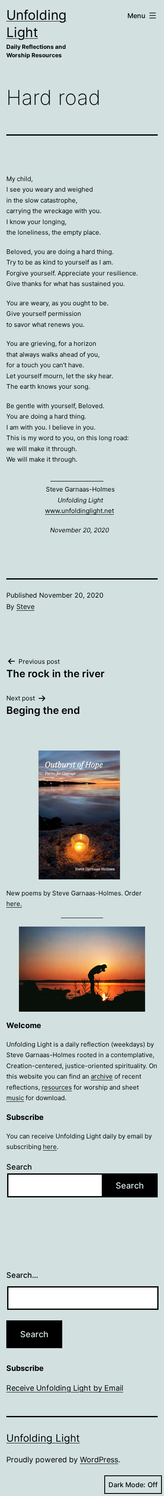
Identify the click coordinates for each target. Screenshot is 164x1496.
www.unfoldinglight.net (79, 511)
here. (14, 904)
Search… (22, 1275)
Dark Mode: (126, 1484)
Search (19, 1166)
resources (57, 1087)
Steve (25, 606)
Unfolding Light (43, 1438)
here (50, 1147)
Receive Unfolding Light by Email (64, 1388)
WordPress (99, 1459)
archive (102, 1076)
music (15, 1098)
